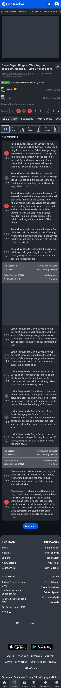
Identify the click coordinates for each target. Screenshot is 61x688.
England (6, 557)
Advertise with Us (16, 661)
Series (33, 686)
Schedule (14, 686)
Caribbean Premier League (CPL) (12, 592)
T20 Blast (7, 612)
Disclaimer (31, 667)
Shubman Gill (52, 547)
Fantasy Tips (45, 686)
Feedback (36, 656)
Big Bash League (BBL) (13, 607)
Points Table (44, 118)
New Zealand (9, 562)
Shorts (25, 686)
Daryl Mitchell (52, 567)
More (57, 686)
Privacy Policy (33, 677)
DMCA (52, 661)
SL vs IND (34, 11)
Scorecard (27, 118)
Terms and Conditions (13, 677)
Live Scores (10, 11)
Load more (30, 526)
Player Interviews (50, 587)
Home (4, 686)
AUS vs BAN (49, 11)
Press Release (51, 582)
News (22, 11)
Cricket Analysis (50, 597)
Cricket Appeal (51, 592)
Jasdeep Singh (27, 103)
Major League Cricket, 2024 (14, 73)
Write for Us (38, 661)
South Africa (8, 567)
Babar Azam (53, 557)
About (10, 656)
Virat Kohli (53, 562)
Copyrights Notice (49, 677)
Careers (49, 656)
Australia (7, 552)
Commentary (10, 118)
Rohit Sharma (52, 552)
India (5, 547)
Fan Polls (54, 602)
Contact (22, 656)
